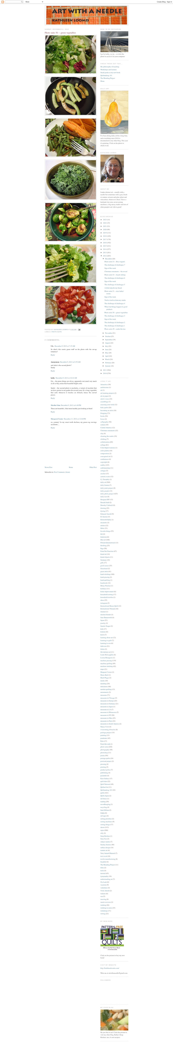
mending (103, 683)
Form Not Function (106, 551)
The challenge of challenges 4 (114, 303)
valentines (104, 888)
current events (105, 476)
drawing (103, 508)
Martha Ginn (55, 405)
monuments (104, 692)
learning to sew (105, 643)
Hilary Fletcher (105, 586)
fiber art (103, 540)
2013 (105, 252)
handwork (103, 583)
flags (102, 548)
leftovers (103, 646)
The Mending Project (107, 78)
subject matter (105, 842)
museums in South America (109, 724)
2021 (105, 226)
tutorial (102, 873)
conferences (104, 459)
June (107, 349)
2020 (105, 229)
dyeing (102, 511)
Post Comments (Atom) (62, 472)
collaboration (105, 442)
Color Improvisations (107, 448)
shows (102, 827)
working (103, 905)
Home (71, 467)
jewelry (102, 623)
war (101, 896)
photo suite (57, 331)
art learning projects (107, 393)
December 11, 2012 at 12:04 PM (75, 419)
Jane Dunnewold (106, 617)
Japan (102, 620)
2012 (105, 256)
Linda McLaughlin (106, 655)
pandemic (103, 738)
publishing (104, 773)
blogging (103, 413)
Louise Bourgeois (106, 657)
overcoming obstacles (107, 729)
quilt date (103, 781)
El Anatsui (104, 517)
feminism (103, 537)
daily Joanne (104, 485)
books (102, 416)
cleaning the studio (107, 436)
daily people (104, 491)
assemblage (104, 401)
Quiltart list (104, 787)
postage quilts (105, 758)
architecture (104, 387)
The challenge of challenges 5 (114, 284)
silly (101, 833)
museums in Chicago (107, 698)
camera (102, 424)
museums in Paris (106, 721)
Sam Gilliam (104, 810)
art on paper (104, 396)
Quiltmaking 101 (106, 75)
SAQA (102, 813)
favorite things (105, 531)
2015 (105, 246)
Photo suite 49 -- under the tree (115, 329)
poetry (102, 755)
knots (102, 634)
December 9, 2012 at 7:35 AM (65, 346)
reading (103, 801)
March (107, 359)
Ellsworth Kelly (105, 519)
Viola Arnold (104, 890)
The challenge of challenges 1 (114, 326)
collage (102, 445)
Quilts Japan (104, 796)
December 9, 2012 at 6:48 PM (71, 405)
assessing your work (107, 404)
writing (102, 913)
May (107, 353)
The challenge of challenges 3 (114, 316)
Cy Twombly (104, 479)
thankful (103, 862)
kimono (103, 632)
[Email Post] (79, 329)
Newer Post (48, 467)
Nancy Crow (104, 727)
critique (103, 471)
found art (103, 554)
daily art (103, 482)
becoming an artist (106, 410)
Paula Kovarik (105, 744)
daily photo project (107, 494)
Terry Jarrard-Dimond (107, 853)
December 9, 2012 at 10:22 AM (66, 378)
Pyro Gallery (104, 778)
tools (102, 870)
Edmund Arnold (105, 514)
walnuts (103, 893)
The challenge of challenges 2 (114, 322)
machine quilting (106, 663)
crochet (102, 473)
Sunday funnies (105, 844)
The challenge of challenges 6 (114, 278)
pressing (103, 764)
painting (103, 735)
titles (102, 867)
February (108, 362)
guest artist (104, 571)
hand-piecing (105, 577)
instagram (103, 603)
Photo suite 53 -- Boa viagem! (114, 261)
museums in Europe (107, 701)
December (108, 259)
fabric (102, 528)
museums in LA (105, 709)
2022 (105, 223)
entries (102, 525)
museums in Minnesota (108, 712)
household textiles (106, 597)
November (109, 333)
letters (102, 649)
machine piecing (106, 660)
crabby (102, 465)
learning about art (106, 637)
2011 (105, 370)
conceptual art (105, 456)
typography (104, 876)
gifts (101, 563)
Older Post (93, 467)
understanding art (106, 879)
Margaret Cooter (57, 419)
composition (104, 453)
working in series (106, 908)
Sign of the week (110, 268)
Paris (102, 741)
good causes (104, 565)
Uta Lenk (103, 882)
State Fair (103, 839)
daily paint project (106, 488)
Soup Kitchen (105, 836)
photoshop (104, 752)
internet (103, 611)
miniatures (104, 686)
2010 (105, 373)
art (101, 390)
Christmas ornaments (107, 430)
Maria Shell (104, 675)
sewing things (105, 824)
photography (104, 750)
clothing (103, 439)
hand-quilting (105, 580)
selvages (103, 816)
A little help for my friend (113, 288)
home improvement (107, 591)
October (108, 336)
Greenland (104, 568)
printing (103, 767)
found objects (105, 557)
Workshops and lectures (108, 69)
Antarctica (104, 384)
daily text (103, 496)
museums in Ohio (106, 718)
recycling (103, 807)
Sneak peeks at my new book (110, 72)
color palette (104, 450)
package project (105, 732)
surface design (105, 847)
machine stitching (106, 666)
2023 (105, 219)
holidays (103, 588)
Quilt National (105, 784)
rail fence (103, 798)
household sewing (106, 594)
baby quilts (104, 407)
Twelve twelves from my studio (115, 300)
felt (101, 534)
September (109, 339)
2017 (105, 239)
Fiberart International (107, 542)
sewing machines (106, 821)
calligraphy (104, 422)
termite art (103, 850)
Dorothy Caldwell (106, 505)
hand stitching (105, 574)
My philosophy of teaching (109, 66)
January (108, 366)
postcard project (105, 761)
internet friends (105, 614)
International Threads (107, 609)
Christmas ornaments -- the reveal (115, 271)
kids (101, 629)
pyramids (103, 775)
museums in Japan (106, 706)
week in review (105, 902)
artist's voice (104, 399)
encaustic (103, 522)
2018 (105, 236)
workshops (104, 911)
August (107, 343)
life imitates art (105, 652)
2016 (105, 242)
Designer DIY (105, 499)
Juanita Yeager (105, 626)
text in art (103, 856)
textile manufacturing (107, 859)
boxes (102, 419)
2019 (105, 233)
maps (102, 669)
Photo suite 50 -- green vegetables (116, 312)
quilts (102, 793)
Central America (106, 427)
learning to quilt (106, 640)
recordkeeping (105, 804)
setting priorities (106, 819)
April (107, 356)
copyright (103, 462)
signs (102, 830)
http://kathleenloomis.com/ (109, 968)
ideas (102, 600)
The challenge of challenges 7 (114, 265)
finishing (103, 545)
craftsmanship (105, 468)
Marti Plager (104, 678)
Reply (53, 355)
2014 (105, 249)
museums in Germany (107, 703)
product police (105, 770)
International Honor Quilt (109, 606)
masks (102, 680)
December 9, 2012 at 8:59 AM (70, 362)
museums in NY (105, 715)
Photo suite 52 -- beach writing (115, 275)
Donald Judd (104, 502)
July (106, 346)
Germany (103, 560)
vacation (103, 885)
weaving (103, 899)
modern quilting (106, 689)
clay (101, 433)
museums (103, 695)
